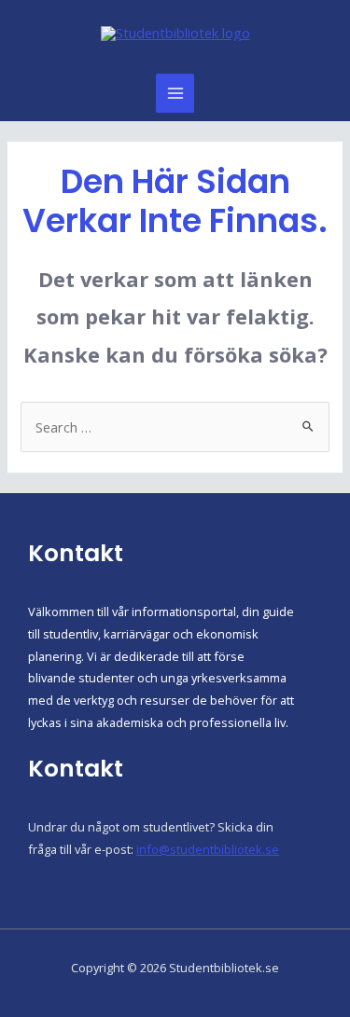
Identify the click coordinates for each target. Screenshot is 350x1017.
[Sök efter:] (175, 427)
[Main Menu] (175, 93)
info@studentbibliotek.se (207, 849)
